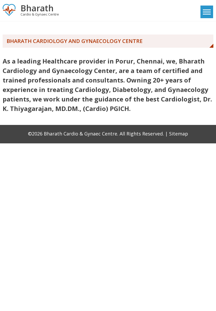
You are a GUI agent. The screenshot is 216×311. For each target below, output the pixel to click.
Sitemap (178, 133)
